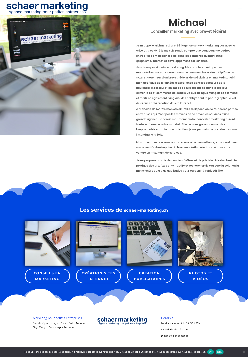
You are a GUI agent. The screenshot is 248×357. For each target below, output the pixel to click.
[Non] (243, 352)
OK (210, 351)
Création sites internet (98, 276)
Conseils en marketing (47, 276)
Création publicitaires (149, 276)
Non (219, 351)
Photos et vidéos (200, 276)
